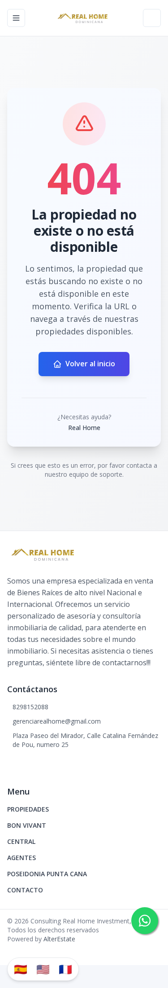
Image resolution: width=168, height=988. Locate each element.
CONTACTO (25, 890)
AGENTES (21, 857)
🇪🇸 (20, 969)
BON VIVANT (26, 825)
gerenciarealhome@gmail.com (57, 721)
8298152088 (30, 707)
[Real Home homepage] (84, 18)
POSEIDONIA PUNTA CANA (47, 873)
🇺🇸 (43, 969)
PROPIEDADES (28, 809)
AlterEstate (59, 939)
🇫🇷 (65, 969)
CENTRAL (21, 841)
